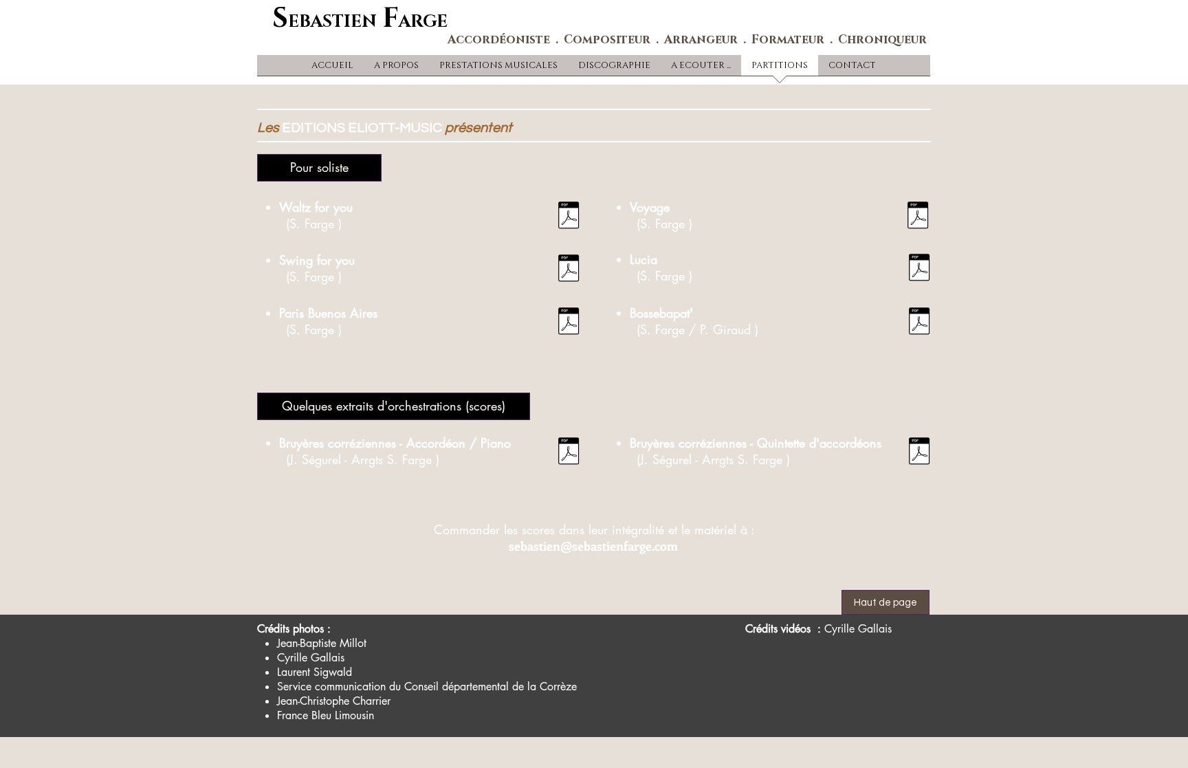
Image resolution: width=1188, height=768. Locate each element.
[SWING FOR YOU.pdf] (568, 270)
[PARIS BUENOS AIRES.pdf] (568, 323)
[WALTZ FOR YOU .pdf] (568, 217)
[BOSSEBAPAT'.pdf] (919, 323)
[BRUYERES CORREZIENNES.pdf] (568, 453)
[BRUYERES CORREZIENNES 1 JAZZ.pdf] (919, 453)
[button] (319, 168)
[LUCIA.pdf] (919, 269)
